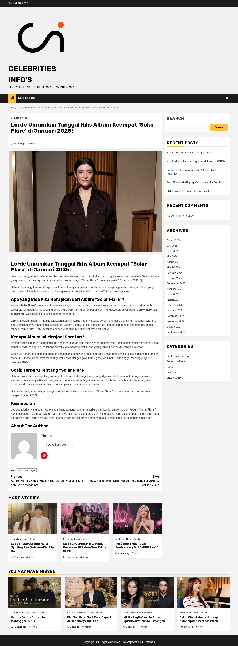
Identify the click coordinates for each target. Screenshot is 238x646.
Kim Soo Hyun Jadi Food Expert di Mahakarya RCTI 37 (196, 161)
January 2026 (174, 278)
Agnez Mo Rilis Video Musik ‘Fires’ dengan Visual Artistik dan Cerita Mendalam (47, 481)
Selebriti (33, 539)
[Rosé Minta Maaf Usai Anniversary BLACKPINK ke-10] (137, 518)
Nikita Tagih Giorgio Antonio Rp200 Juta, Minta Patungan (144, 619)
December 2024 (175, 315)
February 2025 (175, 305)
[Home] (12, 98)
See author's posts (57, 444)
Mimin (32, 144)
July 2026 (172, 245)
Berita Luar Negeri (19, 118)
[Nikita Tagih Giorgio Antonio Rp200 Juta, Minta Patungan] (147, 592)
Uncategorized (175, 377)
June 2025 (172, 294)
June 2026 (172, 251)
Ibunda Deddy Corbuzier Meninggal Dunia (189, 152)
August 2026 (174, 240)
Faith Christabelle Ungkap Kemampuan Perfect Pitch (195, 182)
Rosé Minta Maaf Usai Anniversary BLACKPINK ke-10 (136, 545)
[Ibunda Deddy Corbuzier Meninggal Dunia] (34, 592)
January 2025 (174, 310)
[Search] (227, 98)
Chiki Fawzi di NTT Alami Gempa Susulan (189, 191)
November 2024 (175, 321)
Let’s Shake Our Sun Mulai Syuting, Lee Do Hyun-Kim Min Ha (32, 547)
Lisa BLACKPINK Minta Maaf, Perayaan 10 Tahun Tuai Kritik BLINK (84, 547)
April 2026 (172, 262)
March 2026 (173, 267)
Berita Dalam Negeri (178, 356)
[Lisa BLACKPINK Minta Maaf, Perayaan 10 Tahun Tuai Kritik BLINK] (85, 518)
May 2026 (172, 256)
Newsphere (130, 642)
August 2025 (174, 288)
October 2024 (174, 326)
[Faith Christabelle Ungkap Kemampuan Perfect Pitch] (203, 592)
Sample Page (27, 98)
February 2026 (175, 272)
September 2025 (176, 283)
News (170, 366)
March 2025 (173, 299)
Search (175, 118)
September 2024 (176, 332)
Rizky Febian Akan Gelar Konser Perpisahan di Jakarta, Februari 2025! (124, 481)
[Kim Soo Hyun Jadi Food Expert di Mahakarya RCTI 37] (91, 592)
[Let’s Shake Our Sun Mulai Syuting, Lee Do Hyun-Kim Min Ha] (32, 518)
